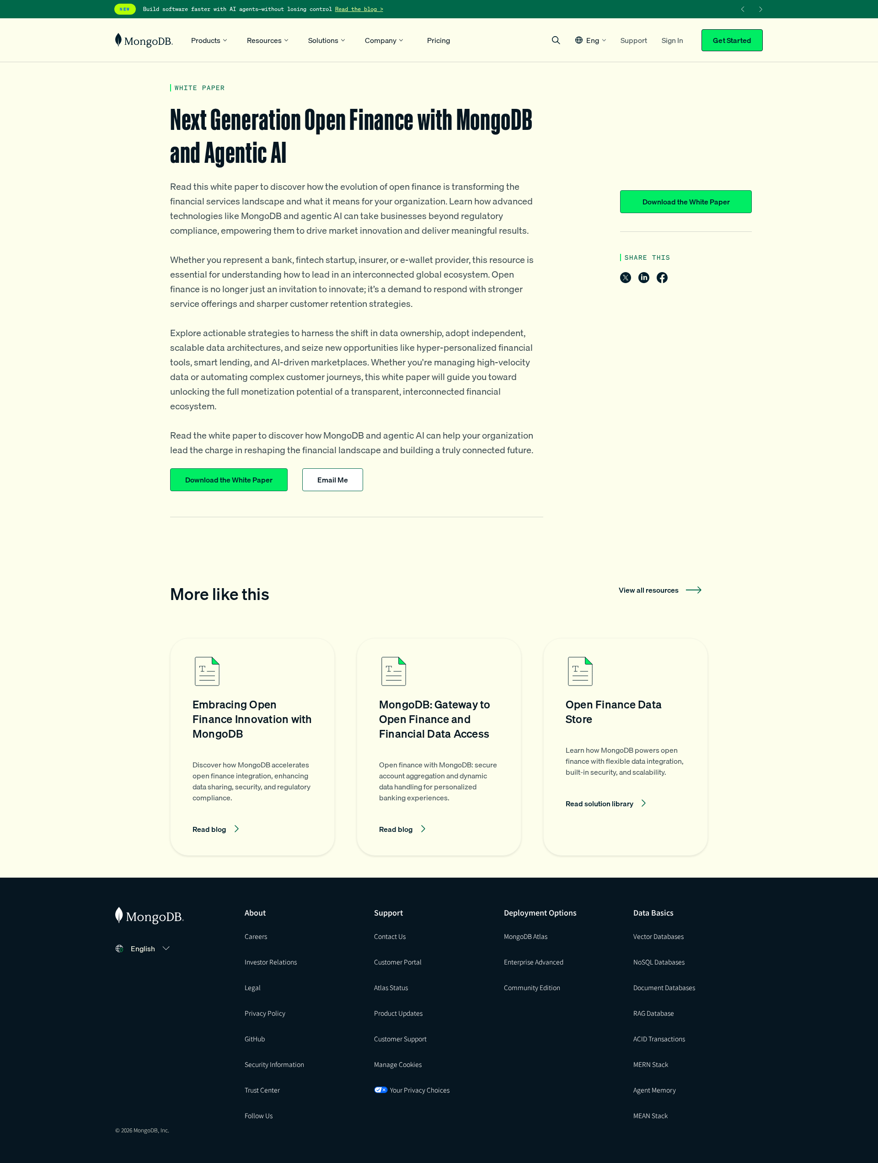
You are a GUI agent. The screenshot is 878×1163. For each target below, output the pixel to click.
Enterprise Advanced (533, 961)
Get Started (732, 40)
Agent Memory (654, 1089)
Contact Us (390, 936)
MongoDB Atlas (525, 936)
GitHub (255, 1038)
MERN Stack (650, 1064)
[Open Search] (556, 40)
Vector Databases (658, 936)
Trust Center (262, 1089)
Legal (253, 987)
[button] (590, 40)
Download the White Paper (686, 202)
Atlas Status (391, 987)
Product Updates (398, 1013)
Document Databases (664, 987)
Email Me (332, 480)
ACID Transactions (659, 1038)
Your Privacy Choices (420, 1089)
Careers (256, 936)
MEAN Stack (650, 1115)
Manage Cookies (398, 1064)
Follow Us (259, 1115)
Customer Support (400, 1038)
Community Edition (532, 987)
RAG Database (653, 1013)
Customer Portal (398, 961)
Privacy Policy (265, 1013)
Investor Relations (271, 961)
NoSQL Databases (659, 961)
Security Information (274, 1064)
